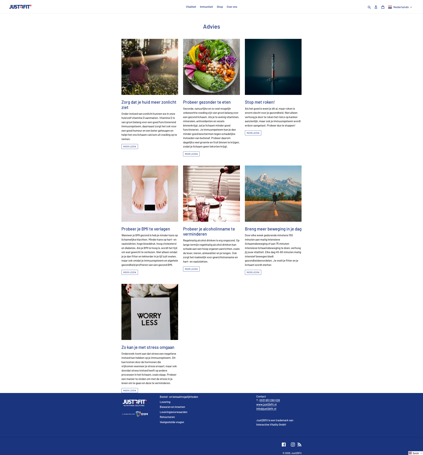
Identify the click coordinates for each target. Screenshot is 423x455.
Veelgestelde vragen (172, 422)
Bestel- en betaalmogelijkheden (179, 396)
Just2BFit (296, 453)
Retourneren (167, 416)
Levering (165, 401)
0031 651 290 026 (269, 400)
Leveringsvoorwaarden (173, 412)
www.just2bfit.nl (266, 404)
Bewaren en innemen (172, 406)
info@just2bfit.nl (266, 408)
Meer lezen (129, 146)
